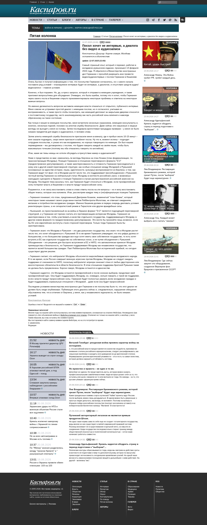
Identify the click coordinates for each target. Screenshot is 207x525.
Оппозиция (77, 487)
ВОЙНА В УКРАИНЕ (53, 28)
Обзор (102, 492)
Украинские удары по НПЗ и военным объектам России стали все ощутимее (46, 409)
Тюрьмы (131, 497)
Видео (130, 509)
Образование (133, 487)
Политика (160, 489)
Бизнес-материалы (38, 504)
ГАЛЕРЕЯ (115, 20)
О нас (42, 2)
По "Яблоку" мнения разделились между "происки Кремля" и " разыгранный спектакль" (46, 451)
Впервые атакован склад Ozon (45, 397)
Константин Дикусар (39, 300)
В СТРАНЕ (98, 20)
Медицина (132, 489)
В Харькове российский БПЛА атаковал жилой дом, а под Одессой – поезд (44, 370)
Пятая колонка (115, 36)
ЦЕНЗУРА (68, 28)
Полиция (131, 494)
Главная (33, 2)
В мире (75, 502)
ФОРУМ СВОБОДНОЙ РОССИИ (88, 28)
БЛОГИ (66, 20)
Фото (130, 507)
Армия (130, 492)
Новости (159, 487)
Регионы (75, 494)
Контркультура (106, 497)
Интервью (104, 487)
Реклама (52, 504)
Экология (76, 504)
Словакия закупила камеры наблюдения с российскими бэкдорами (43, 385)
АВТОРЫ (81, 20)
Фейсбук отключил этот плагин (73, 315)
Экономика (77, 499)
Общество (76, 492)
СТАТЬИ (52, 20)
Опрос (102, 494)
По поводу (104, 499)
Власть (75, 489)
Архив (51, 2)
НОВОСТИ (36, 20)
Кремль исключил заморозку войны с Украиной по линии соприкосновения (44, 424)
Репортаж (104, 489)
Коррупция (77, 497)
